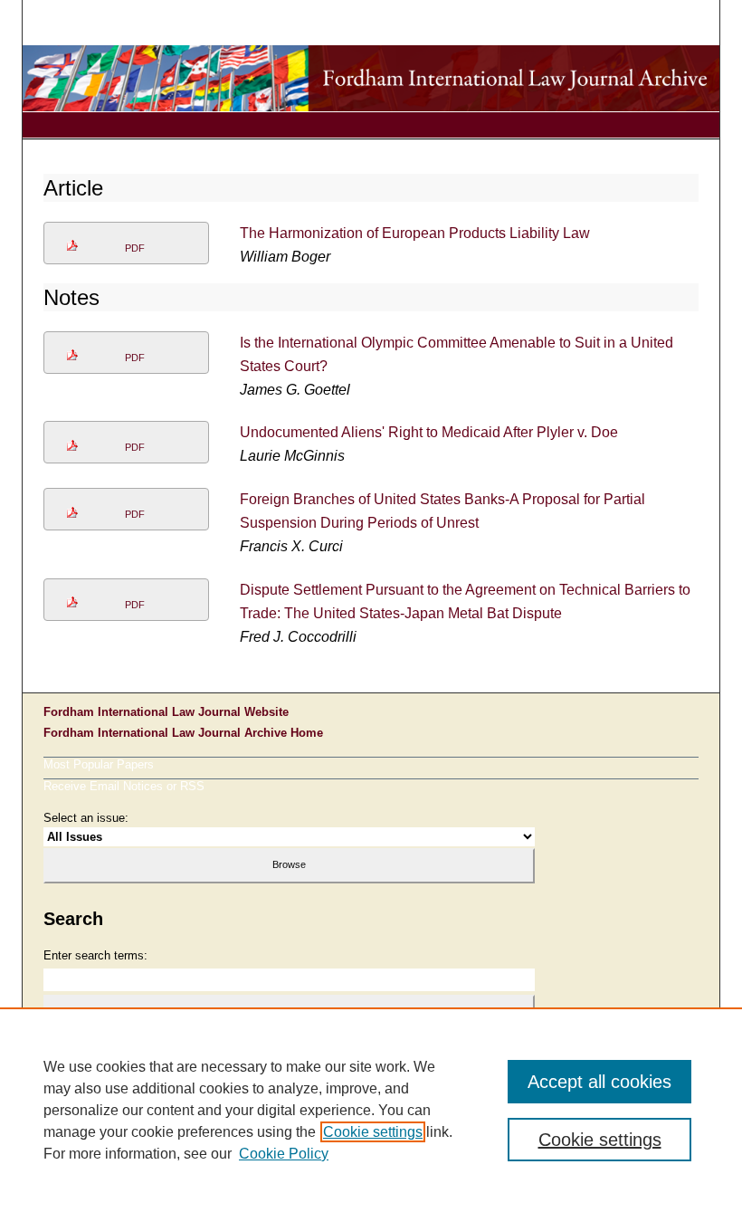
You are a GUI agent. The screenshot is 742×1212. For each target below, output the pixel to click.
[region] (371, 1109)
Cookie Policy (283, 1153)
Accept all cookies (599, 1082)
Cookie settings (373, 1132)
